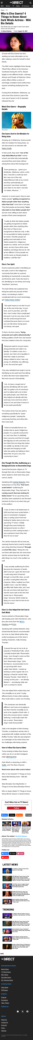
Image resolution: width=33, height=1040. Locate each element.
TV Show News (6, 972)
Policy (3, 1028)
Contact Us (4, 1022)
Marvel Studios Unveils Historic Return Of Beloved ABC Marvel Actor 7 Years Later (21, 901)
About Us (4, 1020)
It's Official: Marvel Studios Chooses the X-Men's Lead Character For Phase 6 (21, 915)
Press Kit (4, 1025)
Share (5, 815)
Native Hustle (7, 148)
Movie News (5, 969)
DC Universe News (7, 980)
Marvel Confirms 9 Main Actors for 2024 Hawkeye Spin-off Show (16, 829)
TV (13, 6)
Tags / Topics (5, 1003)
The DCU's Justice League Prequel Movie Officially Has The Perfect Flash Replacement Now (20, 885)
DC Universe (25, 6)
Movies (8, 6)
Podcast (3, 997)
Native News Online (12, 300)
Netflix (4, 765)
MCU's (22, 621)
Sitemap (3, 1030)
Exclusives (4, 1000)
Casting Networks (19, 482)
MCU (2, 6)
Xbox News (4, 987)
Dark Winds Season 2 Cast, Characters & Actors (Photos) (7, 829)
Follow (6, 853)
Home (2, 10)
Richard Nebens (7, 31)
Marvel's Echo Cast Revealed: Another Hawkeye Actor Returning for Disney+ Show (26, 830)
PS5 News (4, 990)
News (18, 6)
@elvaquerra (11, 757)
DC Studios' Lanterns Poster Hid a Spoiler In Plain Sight (20, 869)
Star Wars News (6, 977)
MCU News (4, 975)
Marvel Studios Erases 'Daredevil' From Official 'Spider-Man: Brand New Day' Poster (21, 930)
